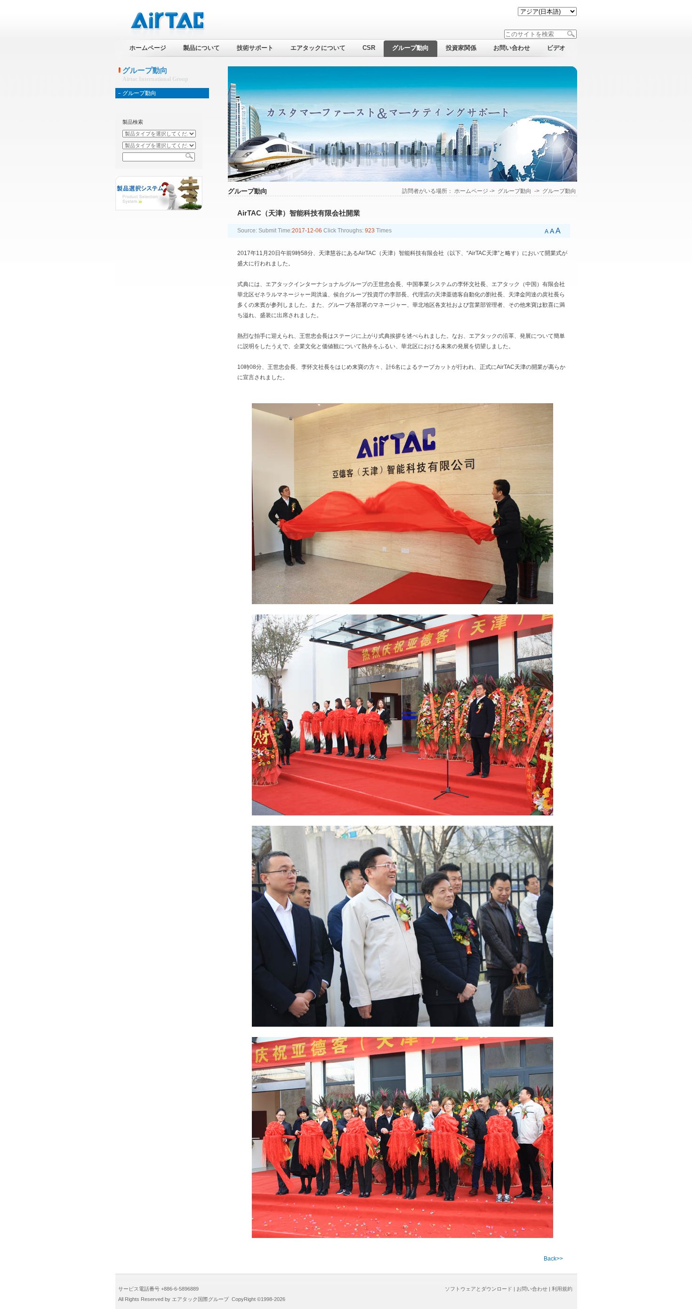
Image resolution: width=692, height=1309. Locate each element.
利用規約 (562, 1289)
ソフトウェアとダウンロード (478, 1289)
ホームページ (471, 191)
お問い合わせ (531, 1289)
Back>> (553, 1258)
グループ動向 (139, 93)
